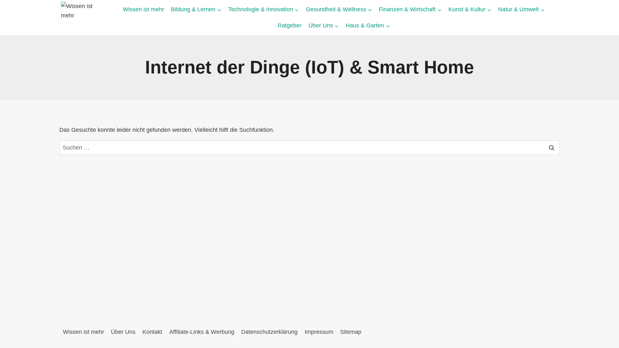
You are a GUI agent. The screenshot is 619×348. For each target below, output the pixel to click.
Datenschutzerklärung (269, 332)
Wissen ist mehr (143, 9)
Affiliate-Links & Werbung (201, 332)
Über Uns (123, 332)
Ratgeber (289, 25)
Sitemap (350, 332)
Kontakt (152, 332)
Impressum (319, 332)
